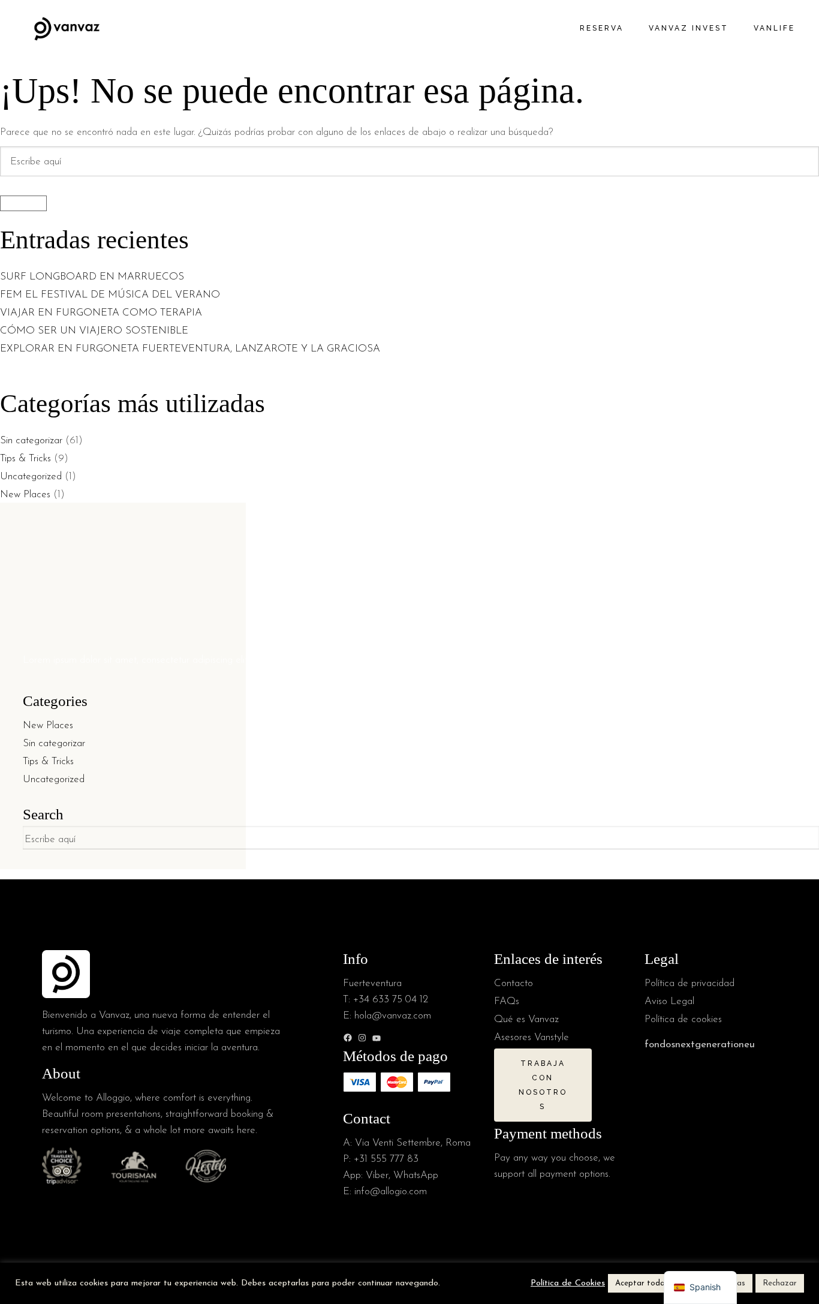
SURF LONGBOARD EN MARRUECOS (93, 277)
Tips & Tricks (25, 458)
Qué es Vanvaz (526, 1019)
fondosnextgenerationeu (700, 1044)
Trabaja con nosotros (543, 1085)
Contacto (513, 983)
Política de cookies (683, 1019)
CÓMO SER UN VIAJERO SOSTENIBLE (94, 331)
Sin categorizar (31, 440)
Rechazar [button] (780, 1283)
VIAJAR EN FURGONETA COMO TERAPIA (101, 313)
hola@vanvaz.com (392, 1016)
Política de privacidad (689, 983)
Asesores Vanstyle (531, 1037)
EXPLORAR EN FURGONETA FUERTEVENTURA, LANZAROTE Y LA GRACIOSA (190, 349)
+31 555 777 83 (386, 1159)
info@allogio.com (390, 1191)
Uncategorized (31, 476)
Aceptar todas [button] (642, 1283)
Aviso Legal (669, 1001)
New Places (25, 494)
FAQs (506, 1001)
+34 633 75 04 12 (390, 999)
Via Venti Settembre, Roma (413, 1143)
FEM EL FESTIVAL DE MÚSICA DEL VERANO (111, 295)
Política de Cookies (568, 1283)
